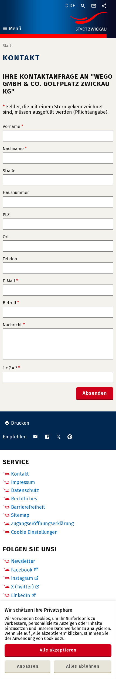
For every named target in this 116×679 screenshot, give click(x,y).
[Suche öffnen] (83, 6)
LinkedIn (20, 595)
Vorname (13, 126)
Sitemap (20, 515)
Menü (11, 29)
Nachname (15, 148)
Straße (9, 170)
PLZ (6, 214)
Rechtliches (24, 499)
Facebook (21, 570)
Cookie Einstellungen (34, 532)
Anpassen (27, 666)
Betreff (11, 302)
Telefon (10, 259)
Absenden (95, 393)
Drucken (20, 423)
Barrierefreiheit (28, 507)
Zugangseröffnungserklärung (42, 523)
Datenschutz (25, 490)
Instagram (22, 578)
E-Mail (10, 281)
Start (7, 45)
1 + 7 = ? (11, 368)
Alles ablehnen (82, 666)
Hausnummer (16, 192)
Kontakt (20, 474)
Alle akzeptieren (58, 650)
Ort (6, 236)
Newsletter (23, 561)
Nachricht (14, 325)
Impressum (23, 482)
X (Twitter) (22, 587)
